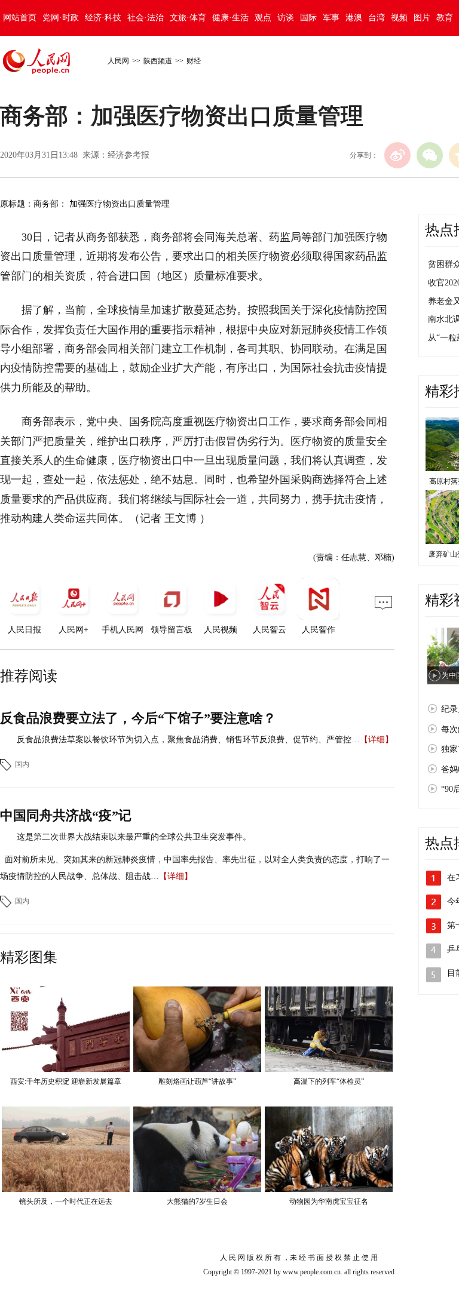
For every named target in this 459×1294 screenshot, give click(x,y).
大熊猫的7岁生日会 (197, 1201)
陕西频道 (157, 61)
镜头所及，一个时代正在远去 (65, 1201)
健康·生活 (230, 17)
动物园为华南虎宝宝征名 (328, 1201)
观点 (263, 17)
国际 (308, 17)
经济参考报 (128, 154)
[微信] (430, 155)
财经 (193, 61)
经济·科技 (103, 17)
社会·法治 (145, 17)
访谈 (285, 17)
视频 (399, 17)
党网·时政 (60, 17)
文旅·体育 (188, 17)
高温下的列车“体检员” (328, 1081)
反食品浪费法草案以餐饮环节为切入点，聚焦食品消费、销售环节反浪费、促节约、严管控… (188, 739)
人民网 (118, 61)
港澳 (353, 17)
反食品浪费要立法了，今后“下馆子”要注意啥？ (138, 718)
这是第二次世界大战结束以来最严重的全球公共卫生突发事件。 (134, 836)
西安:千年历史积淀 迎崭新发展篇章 (65, 1081)
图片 (422, 17)
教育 (444, 17)
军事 (331, 17)
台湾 (376, 17)
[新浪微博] (397, 155)
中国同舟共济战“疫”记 (65, 815)
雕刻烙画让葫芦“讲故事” (197, 1081)
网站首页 (19, 17)
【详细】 (376, 739)
